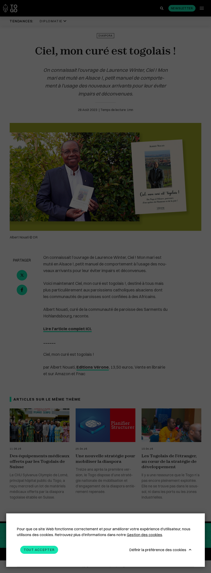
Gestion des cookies (144, 534)
